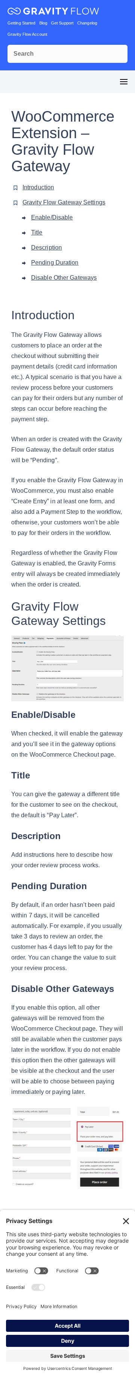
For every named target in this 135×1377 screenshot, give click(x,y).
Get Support (62, 23)
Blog (43, 23)
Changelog (87, 23)
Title (37, 232)
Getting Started (22, 23)
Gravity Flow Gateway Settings (63, 202)
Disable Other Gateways (64, 277)
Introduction (38, 187)
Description (46, 247)
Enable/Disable (52, 217)
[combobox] (68, 54)
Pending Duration (55, 262)
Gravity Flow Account (27, 34)
